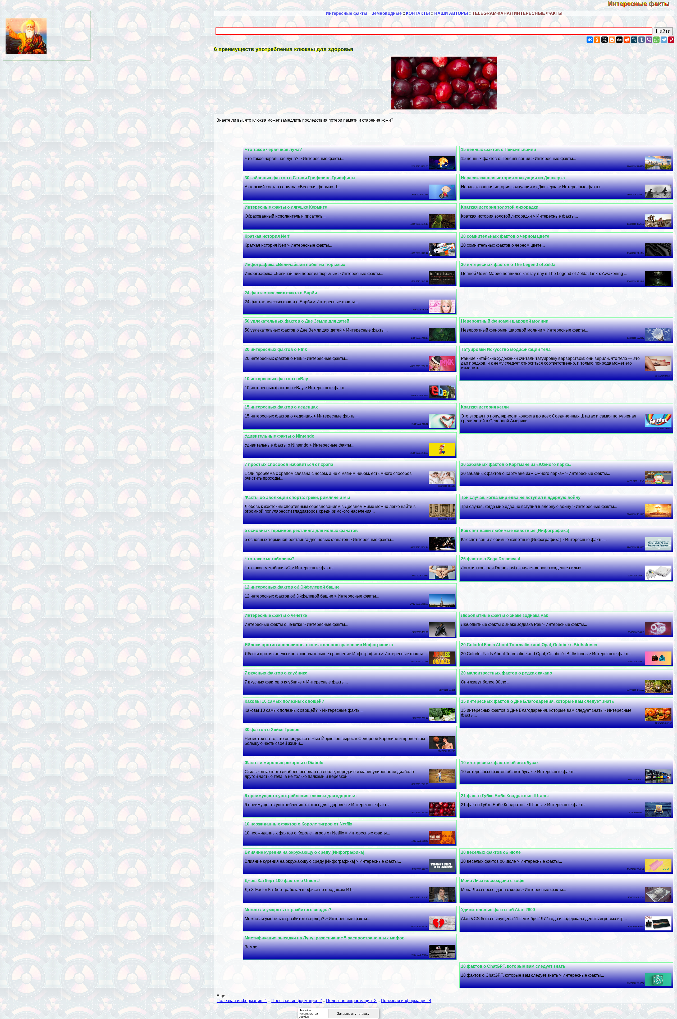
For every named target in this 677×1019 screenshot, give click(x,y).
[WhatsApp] (656, 39)
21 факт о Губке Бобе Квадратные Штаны (505, 795)
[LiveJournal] (634, 39)
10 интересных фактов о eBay (276, 379)
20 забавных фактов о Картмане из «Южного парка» (516, 464)
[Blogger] (612, 39)
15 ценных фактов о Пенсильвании (498, 149)
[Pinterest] (671, 39)
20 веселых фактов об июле (491, 852)
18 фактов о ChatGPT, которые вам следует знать (513, 966)
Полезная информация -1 (242, 1000)
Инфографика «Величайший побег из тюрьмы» (295, 264)
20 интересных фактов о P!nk (276, 349)
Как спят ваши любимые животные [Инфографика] (515, 530)
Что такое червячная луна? (273, 149)
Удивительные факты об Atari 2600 (498, 909)
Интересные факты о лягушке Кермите (286, 207)
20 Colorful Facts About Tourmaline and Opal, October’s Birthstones (529, 644)
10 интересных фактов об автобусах (500, 762)
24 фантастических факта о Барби (281, 293)
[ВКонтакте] (590, 39)
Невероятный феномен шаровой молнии (504, 321)
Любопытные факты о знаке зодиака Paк (504, 615)
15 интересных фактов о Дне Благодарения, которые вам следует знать (537, 701)
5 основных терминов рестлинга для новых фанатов (301, 530)
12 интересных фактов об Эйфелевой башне (292, 587)
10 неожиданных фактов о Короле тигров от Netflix (298, 824)
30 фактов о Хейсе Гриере (272, 729)
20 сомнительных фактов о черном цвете (505, 236)
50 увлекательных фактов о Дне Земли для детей (297, 321)
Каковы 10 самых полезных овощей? (284, 701)
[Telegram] (664, 39)
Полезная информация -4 (406, 1000)
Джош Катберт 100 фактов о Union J (282, 880)
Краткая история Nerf (267, 236)
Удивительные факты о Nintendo (279, 436)
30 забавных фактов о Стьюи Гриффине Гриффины (300, 178)
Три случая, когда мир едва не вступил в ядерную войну (520, 497)
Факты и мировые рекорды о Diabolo (284, 762)
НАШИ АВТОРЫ (451, 13)
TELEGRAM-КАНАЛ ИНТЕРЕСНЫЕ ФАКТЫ (517, 13)
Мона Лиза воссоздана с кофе (492, 880)
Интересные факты (642, 3)
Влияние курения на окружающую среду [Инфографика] (304, 852)
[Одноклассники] (597, 39)
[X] (604, 39)
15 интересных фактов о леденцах (281, 407)
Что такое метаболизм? (270, 559)
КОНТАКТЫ (418, 13)
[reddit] (627, 39)
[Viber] (649, 39)
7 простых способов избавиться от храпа (289, 464)
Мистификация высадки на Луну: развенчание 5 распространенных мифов (325, 938)
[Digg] (619, 39)
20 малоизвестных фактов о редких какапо (506, 673)
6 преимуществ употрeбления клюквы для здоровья (300, 795)
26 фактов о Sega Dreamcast (490, 559)
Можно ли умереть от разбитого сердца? (288, 909)
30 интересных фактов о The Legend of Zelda (508, 264)
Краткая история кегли (485, 407)
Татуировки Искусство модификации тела (506, 349)
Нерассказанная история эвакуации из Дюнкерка (513, 178)
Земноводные (387, 13)
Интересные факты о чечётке (276, 615)
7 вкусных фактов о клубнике (276, 673)
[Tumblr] (641, 39)
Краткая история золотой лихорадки (499, 207)
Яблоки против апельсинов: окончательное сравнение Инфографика (319, 644)
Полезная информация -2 (296, 1000)
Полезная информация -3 (351, 1000)
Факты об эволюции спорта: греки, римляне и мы (297, 497)
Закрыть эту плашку (353, 1014)
